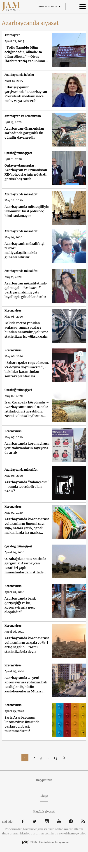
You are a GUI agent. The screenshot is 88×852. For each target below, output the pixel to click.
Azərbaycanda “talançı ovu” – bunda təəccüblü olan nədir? (27, 486)
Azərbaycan (12, 35)
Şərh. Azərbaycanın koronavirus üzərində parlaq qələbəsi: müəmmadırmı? (22, 724)
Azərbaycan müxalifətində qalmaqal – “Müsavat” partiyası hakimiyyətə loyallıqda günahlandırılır (26, 290)
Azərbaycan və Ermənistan (23, 116)
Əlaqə (44, 795)
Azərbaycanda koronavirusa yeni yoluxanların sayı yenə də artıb (27, 448)
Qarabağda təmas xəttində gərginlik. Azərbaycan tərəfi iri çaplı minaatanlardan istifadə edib (25, 566)
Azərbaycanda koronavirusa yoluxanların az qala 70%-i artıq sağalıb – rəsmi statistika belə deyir (27, 645)
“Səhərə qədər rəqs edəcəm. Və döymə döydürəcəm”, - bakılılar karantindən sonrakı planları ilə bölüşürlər (27, 369)
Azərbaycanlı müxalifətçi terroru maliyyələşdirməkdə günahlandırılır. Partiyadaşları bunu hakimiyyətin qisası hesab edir (25, 250)
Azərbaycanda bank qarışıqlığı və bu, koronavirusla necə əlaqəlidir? (20, 605)
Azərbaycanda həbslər (19, 74)
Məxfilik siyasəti (44, 811)
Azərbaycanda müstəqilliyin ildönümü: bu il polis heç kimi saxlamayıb (27, 211)
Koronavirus (13, 310)
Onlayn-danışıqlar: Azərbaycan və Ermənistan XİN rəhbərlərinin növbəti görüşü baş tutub (26, 172)
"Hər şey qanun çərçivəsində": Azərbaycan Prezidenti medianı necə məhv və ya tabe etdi (26, 94)
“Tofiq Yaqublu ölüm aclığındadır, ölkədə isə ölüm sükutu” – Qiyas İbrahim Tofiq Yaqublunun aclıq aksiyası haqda (26, 54)
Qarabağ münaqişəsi (18, 153)
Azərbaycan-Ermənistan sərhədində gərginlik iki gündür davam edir (24, 133)
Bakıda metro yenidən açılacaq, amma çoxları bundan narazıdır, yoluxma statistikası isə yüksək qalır (26, 330)
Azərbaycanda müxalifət (21, 194)
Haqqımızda (44, 780)
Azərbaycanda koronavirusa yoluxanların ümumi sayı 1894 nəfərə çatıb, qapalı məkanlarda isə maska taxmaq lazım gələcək (27, 526)
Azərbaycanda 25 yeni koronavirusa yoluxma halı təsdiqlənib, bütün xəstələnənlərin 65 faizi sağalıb (26, 685)
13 (55, 758)
